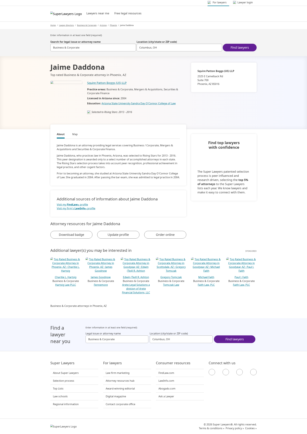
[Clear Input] (132, 47)
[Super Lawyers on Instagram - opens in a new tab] (226, 372)
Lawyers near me (97, 13)
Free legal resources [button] (128, 13)
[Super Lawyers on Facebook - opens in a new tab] (212, 372)
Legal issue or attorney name (103, 333)
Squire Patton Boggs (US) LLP (107, 83)
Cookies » (251, 428)
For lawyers (112, 363)
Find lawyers (240, 47)
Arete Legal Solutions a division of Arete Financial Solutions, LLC (136, 288)
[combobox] (93, 47)
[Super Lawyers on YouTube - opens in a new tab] (239, 372)
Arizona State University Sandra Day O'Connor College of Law (139, 103)
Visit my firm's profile (76, 208)
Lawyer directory (66, 25)
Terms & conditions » (211, 428)
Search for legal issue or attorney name (75, 42)
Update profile (118, 234)
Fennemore (101, 285)
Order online (165, 234)
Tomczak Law (171, 285)
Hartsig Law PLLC (65, 285)
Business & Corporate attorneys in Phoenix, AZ (78, 306)
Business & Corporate (87, 25)
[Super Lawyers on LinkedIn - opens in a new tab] (253, 372)
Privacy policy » (235, 428)
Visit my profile (72, 204)
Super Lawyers (62, 363)
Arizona (103, 25)
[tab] (61, 134)
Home (53, 25)
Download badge (71, 234)
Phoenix (113, 25)
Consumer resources (173, 363)
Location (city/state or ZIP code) (157, 42)
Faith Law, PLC (206, 285)
